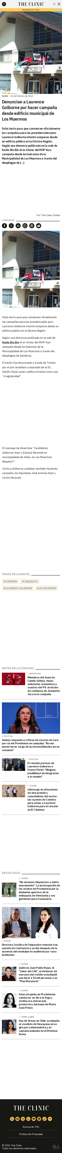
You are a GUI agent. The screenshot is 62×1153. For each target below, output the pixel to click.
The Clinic (16, 1145)
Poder (5, 96)
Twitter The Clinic (12, 1119)
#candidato (30, 581)
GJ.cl (56, 1148)
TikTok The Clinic (44, 1119)
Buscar (54, 4)
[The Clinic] (6, 4)
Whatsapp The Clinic (28, 1119)
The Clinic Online (50, 215)
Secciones (59, 4)
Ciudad (33, 786)
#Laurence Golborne (17, 588)
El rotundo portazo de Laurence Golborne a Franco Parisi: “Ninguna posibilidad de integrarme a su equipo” (43, 769)
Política (8, 736)
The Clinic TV (34, 1119)
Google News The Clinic (50, 1119)
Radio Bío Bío (10, 342)
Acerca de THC (31, 1126)
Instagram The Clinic (23, 1119)
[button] (4, 225)
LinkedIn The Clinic (39, 1119)
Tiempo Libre (27, 1017)
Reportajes (35, 674)
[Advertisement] (31, 412)
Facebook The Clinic (17, 1119)
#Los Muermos (46, 588)
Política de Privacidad (31, 1134)
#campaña (10, 581)
